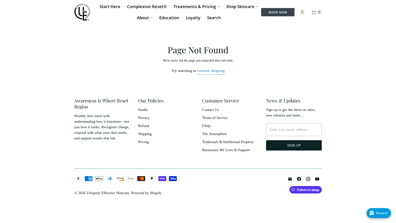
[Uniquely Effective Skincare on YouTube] (317, 179)
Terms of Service (215, 118)
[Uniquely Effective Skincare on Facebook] (299, 179)
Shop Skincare (240, 6)
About (143, 17)
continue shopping (211, 71)
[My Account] (302, 12)
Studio (143, 110)
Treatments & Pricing (194, 6)
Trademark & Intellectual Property (228, 142)
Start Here (110, 6)
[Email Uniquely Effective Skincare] (290, 179)
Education (169, 17)
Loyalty (193, 17)
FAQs (206, 126)
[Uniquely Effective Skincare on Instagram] (308, 179)
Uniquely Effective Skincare (108, 193)
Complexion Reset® (147, 6)
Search (214, 17)
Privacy (144, 118)
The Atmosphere (214, 134)
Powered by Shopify (146, 193)
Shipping (145, 134)
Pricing (143, 142)
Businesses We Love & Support (226, 150)
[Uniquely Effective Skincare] (82, 12)
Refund (143, 126)
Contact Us (210, 110)
